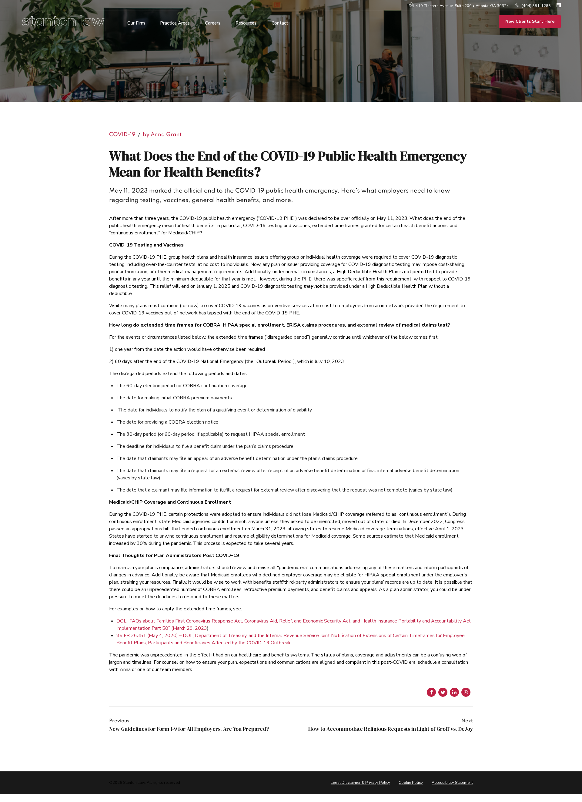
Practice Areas (175, 23)
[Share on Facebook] (431, 692)
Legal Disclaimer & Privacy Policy (360, 782)
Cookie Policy (411, 782)
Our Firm (136, 23)
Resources (246, 23)
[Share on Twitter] (442, 692)
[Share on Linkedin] (454, 692)
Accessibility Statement (452, 782)
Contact (280, 23)
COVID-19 (122, 134)
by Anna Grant (162, 134)
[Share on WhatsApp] (465, 692)
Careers (212, 23)
